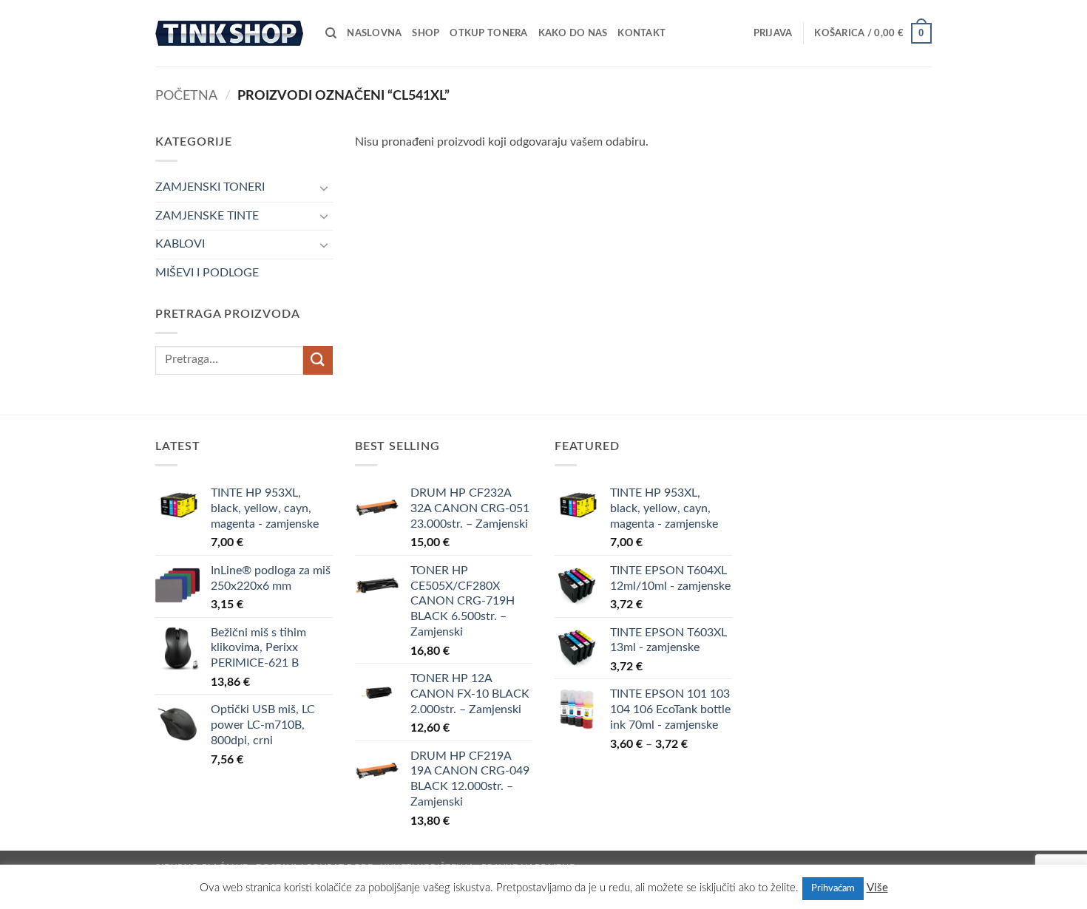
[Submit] (318, 360)
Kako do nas (573, 33)
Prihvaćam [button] (833, 888)
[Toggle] (324, 188)
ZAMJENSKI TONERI (210, 187)
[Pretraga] (330, 33)
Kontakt (641, 33)
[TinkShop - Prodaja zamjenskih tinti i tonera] (229, 33)
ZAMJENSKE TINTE (207, 216)
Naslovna (374, 33)
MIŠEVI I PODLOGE (207, 273)
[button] (773, 33)
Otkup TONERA (488, 33)
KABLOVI (180, 244)
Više (877, 887)
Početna (186, 96)
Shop (425, 33)
